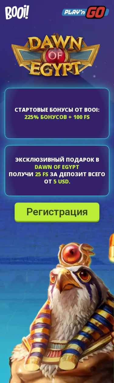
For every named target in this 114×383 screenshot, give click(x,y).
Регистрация (57, 210)
